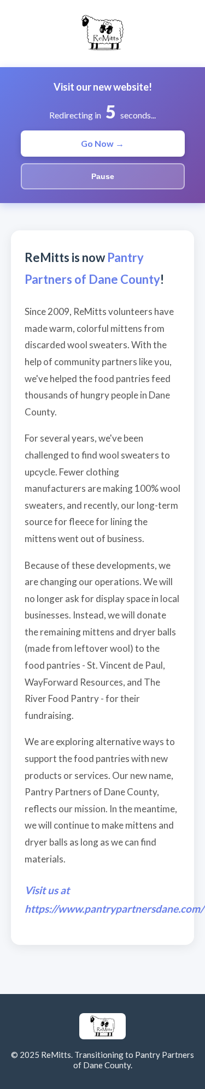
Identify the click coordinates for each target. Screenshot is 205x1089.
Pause (102, 176)
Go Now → (102, 143)
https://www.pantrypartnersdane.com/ (114, 908)
